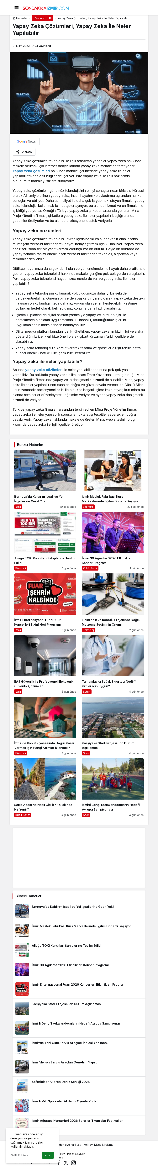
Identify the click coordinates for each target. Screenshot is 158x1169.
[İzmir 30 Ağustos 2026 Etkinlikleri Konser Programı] (113, 541)
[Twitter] (66, 1162)
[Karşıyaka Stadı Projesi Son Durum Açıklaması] (113, 726)
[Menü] (16, 8)
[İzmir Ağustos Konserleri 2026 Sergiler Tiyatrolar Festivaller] (79, 1125)
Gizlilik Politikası (19, 1155)
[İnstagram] (73, 1162)
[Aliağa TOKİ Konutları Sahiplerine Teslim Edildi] (45, 541)
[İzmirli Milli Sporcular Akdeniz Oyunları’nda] (79, 1105)
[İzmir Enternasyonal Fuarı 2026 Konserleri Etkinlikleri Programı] (45, 602)
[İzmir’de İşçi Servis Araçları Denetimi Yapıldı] (79, 1066)
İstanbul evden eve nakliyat (63, 1144)
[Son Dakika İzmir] (46, 7)
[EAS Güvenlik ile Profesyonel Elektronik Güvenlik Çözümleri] (45, 664)
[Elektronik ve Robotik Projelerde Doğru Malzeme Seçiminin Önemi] (113, 602)
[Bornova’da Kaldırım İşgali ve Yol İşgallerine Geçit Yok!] (45, 479)
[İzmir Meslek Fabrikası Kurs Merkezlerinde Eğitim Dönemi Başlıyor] (113, 479)
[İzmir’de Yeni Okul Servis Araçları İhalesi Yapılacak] (79, 1047)
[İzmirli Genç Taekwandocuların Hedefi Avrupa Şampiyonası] (113, 787)
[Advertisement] (79, 858)
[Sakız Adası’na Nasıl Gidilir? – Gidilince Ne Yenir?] (45, 787)
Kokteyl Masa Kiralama (98, 1144)
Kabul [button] (48, 1155)
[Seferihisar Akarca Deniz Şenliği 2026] (79, 1086)
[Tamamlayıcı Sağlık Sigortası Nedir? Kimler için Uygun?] (113, 664)
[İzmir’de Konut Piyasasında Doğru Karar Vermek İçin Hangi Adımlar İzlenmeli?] (45, 726)
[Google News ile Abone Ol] (26, 141)
